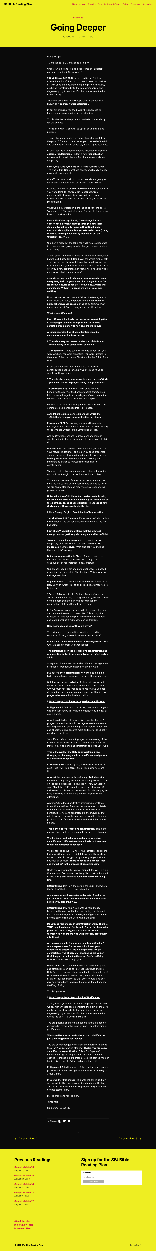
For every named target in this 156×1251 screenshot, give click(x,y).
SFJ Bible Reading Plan (18, 4)
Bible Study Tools (112, 4)
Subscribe (147, 4)
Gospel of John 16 (24, 1167)
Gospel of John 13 (24, 1192)
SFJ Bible (71, 37)
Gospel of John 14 (24, 1184)
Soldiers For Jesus (131, 4)
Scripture (78, 18)
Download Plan (95, 4)
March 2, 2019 (87, 37)
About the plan (78, 4)
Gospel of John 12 (24, 1201)
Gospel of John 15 (24, 1175)
